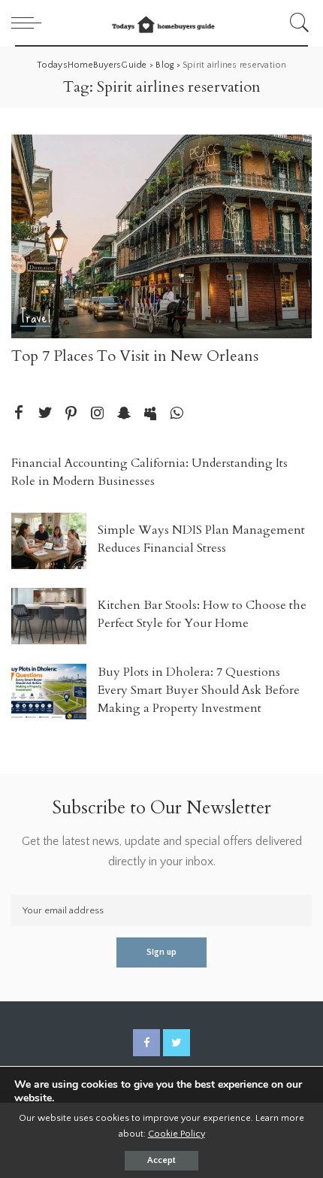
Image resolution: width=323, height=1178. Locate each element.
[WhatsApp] (176, 414)
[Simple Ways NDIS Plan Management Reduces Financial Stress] (48, 541)
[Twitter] (45, 414)
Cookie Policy (176, 1133)
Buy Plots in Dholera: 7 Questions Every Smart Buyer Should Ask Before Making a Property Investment (199, 690)
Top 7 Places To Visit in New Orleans (134, 356)
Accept (161, 1160)
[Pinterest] (71, 414)
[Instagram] (97, 414)
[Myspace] (150, 414)
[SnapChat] (123, 414)
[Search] (297, 22)
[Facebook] (18, 414)
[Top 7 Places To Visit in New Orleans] (161, 236)
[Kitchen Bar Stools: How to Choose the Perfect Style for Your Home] (48, 616)
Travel (35, 318)
